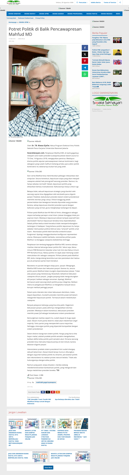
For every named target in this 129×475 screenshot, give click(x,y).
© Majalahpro (96, 109)
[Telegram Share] (85, 67)
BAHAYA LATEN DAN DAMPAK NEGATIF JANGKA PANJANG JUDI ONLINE (31, 435)
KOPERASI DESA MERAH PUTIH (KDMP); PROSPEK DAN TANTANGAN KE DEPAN (64, 435)
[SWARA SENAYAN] (14, 2)
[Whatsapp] (85, 74)
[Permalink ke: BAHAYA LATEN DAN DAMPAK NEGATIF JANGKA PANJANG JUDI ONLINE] (32, 423)
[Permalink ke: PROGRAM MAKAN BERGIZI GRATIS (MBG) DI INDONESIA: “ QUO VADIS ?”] (81, 423)
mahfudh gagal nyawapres (46, 382)
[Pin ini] (85, 61)
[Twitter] (48, 392)
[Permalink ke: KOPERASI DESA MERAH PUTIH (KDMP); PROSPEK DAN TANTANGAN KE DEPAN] (65, 423)
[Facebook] (43, 392)
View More (48, 467)
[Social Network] (120, 2)
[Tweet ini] (85, 54)
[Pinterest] (53, 392)
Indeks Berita (107, 109)
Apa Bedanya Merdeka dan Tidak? (67, 398)
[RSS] (58, 392)
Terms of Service (97, 111)
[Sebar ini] (85, 48)
